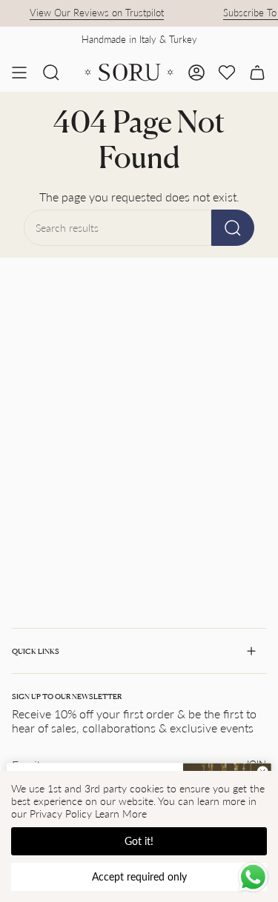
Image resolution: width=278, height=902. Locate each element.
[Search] (232, 228)
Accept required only (139, 876)
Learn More (121, 813)
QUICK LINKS (35, 651)
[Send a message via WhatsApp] (253, 877)
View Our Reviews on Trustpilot (94, 13)
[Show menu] (19, 73)
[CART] (257, 73)
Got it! (139, 841)
